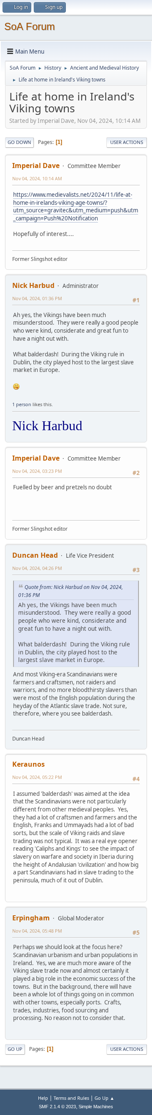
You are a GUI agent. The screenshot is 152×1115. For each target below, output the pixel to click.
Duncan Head (35, 555)
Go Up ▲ (104, 1098)
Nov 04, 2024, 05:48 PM (37, 931)
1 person (21, 404)
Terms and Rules (71, 1098)
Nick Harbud (33, 285)
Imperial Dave (36, 165)
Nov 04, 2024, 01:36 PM (37, 298)
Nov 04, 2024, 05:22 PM (37, 777)
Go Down (19, 142)
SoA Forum (29, 26)
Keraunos (28, 764)
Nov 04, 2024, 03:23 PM (37, 471)
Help (43, 1098)
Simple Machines (96, 1106)
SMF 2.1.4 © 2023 (57, 1106)
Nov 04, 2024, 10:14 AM (37, 178)
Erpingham (31, 917)
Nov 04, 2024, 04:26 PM (37, 568)
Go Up (15, 1049)
